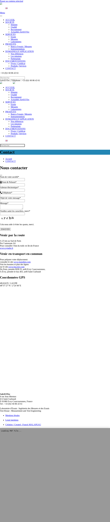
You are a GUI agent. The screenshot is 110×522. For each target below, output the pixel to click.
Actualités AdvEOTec (20, 32)
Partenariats (16, 59)
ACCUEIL (10, 20)
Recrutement (16, 29)
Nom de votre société (9, 177)
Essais (13, 37)
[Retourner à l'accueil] (6, 3)
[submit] (1, 175)
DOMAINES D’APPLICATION (19, 51)
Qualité (14, 27)
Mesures (14, 39)
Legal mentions (11, 420)
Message (4, 203)
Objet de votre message (10, 198)
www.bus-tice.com (16, 267)
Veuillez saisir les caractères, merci (15, 211)
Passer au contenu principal (11, 1)
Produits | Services (18, 66)
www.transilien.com (22, 262)
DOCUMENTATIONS (15, 61)
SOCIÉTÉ (9, 22)
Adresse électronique (9, 187)
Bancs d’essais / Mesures (21, 46)
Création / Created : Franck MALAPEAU (23, 424)
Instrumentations (18, 49)
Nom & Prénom (9, 182)
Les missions (16, 56)
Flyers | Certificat (18, 63)
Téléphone (7, 193)
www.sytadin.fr (6, 248)
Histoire (14, 24)
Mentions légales (12, 415)
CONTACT (10, 68)
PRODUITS (10, 44)
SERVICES (10, 34)
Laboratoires (16, 41)
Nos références (17, 54)
